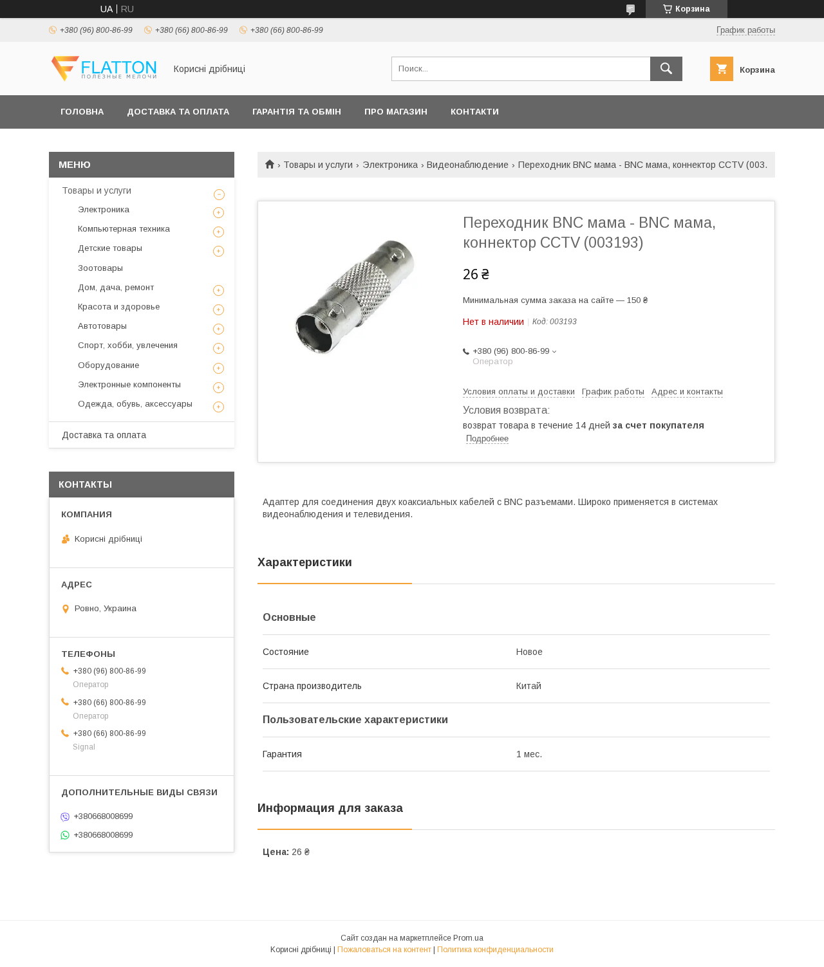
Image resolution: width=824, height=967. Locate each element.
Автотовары (102, 326)
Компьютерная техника (124, 229)
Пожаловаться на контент (384, 949)
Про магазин (395, 111)
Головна (82, 111)
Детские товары (110, 248)
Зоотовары (100, 268)
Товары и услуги (318, 165)
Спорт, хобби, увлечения (128, 345)
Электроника (390, 165)
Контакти (475, 111)
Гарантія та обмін (296, 111)
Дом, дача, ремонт (116, 287)
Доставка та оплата (178, 111)
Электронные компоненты (129, 384)
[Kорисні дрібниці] (103, 78)
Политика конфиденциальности (495, 949)
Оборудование (108, 365)
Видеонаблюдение (468, 165)
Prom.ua (468, 938)
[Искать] (666, 69)
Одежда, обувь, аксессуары (135, 404)
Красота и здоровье (119, 306)
